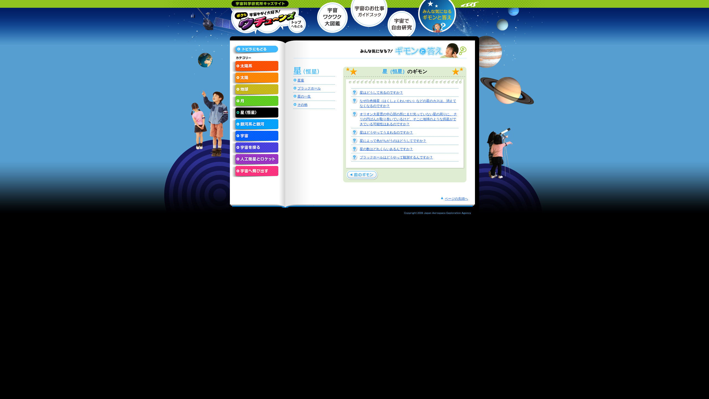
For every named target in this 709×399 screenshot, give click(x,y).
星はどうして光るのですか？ (381, 92)
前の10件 (362, 175)
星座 (300, 80)
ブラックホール (309, 88)
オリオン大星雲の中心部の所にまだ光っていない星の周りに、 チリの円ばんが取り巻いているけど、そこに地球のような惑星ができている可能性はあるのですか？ (408, 119)
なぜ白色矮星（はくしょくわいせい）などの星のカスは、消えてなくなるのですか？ (408, 103)
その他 (302, 105)
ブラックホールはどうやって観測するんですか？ (396, 157)
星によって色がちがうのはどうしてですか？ (393, 141)
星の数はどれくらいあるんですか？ (386, 149)
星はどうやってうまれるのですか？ (386, 132)
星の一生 (304, 96)
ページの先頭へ (456, 199)
